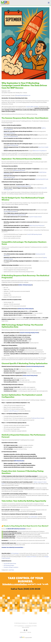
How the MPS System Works (10, 563)
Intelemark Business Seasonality (24, 186)
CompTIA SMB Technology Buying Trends (16, 214)
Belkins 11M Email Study (13, 145)
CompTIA (28, 106)
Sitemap (29, 632)
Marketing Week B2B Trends (42, 179)
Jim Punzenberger (15, 553)
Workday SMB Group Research (10, 211)
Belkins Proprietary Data (9, 177)
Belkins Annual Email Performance (36, 225)
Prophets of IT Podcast (31, 556)
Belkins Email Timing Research (39, 150)
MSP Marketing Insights (9, 565)
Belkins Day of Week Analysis (25, 308)
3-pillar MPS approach (14, 411)
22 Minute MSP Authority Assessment (15, 528)
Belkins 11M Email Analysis (25, 285)
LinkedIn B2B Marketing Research (35, 366)
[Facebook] (24, 630)
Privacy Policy (23, 632)
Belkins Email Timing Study (30, 375)
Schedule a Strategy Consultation (11, 567)
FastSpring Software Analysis (37, 418)
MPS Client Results (19, 460)
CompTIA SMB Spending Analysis (34, 234)
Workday (36, 106)
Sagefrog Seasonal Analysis (19, 170)
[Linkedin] (26, 630)
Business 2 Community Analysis (11, 136)
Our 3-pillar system (33, 516)
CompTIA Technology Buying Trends (29, 332)
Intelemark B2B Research (9, 133)
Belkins (32, 106)
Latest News (11, 570)
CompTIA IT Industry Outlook (35, 216)
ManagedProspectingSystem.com (23, 95)
